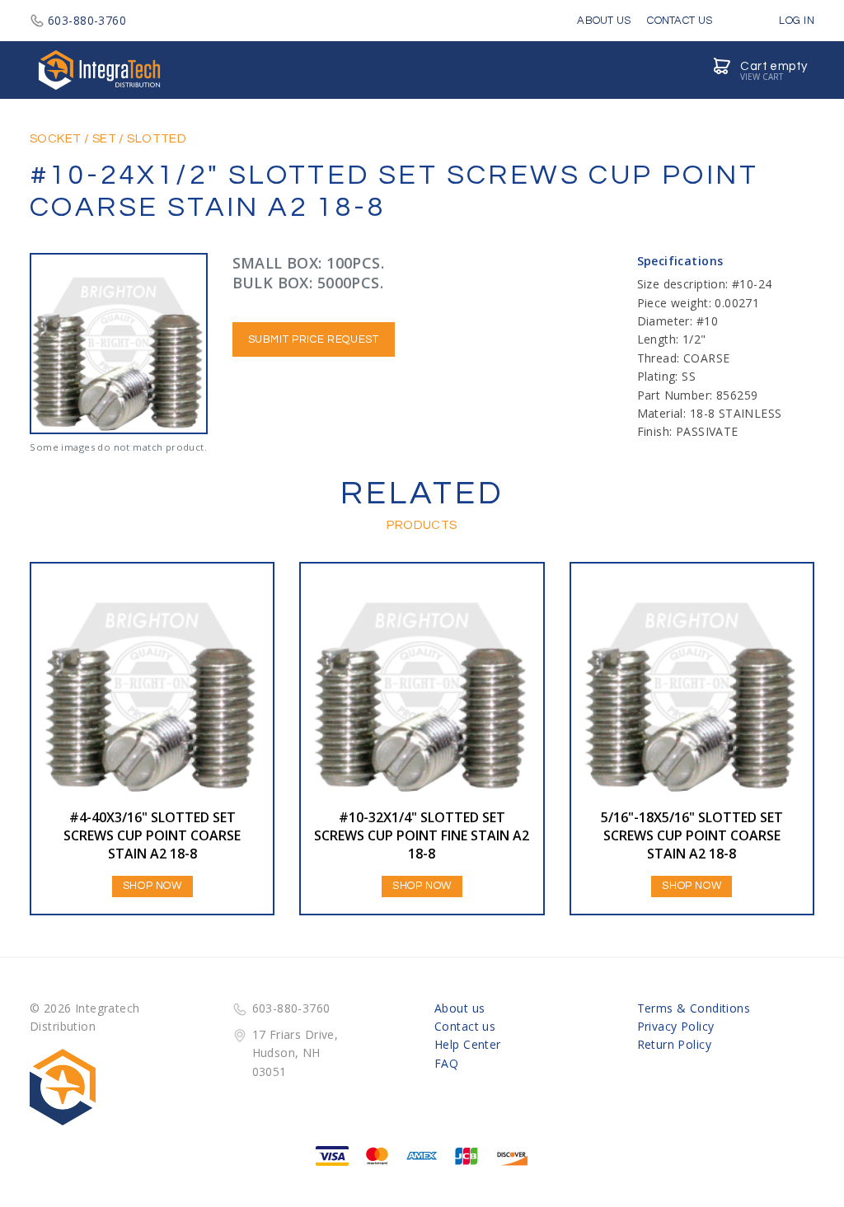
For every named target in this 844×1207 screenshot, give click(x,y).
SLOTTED (156, 139)
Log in (795, 20)
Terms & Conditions (694, 1008)
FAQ (446, 1063)
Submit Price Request (313, 339)
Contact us (464, 1026)
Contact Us (679, 20)
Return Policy (674, 1044)
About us (459, 1008)
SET (104, 139)
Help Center (467, 1044)
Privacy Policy (676, 1026)
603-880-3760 (87, 20)
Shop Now (152, 885)
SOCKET (56, 139)
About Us (604, 20)
